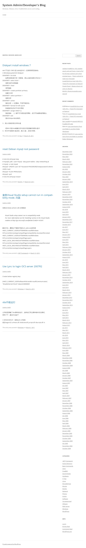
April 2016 (65, 245)
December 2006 (67, 403)
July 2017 (65, 227)
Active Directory (67, 464)
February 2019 (66, 192)
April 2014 (65, 287)
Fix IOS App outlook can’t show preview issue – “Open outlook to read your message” (72, 76)
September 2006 (67, 411)
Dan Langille (66, 121)
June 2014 (65, 285)
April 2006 (65, 423)
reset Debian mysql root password (21, 149)
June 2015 (65, 262)
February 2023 (66, 162)
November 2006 (67, 406)
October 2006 (66, 408)
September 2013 (67, 305)
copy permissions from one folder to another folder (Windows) (72, 128)
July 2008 (65, 370)
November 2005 (67, 436)
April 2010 (65, 343)
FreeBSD (65, 471)
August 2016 (66, 237)
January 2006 (66, 431)
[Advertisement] (43, 35)
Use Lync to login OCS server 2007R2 (22, 266)
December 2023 (67, 152)
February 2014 (66, 292)
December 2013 (67, 297)
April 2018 (65, 214)
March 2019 (66, 189)
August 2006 (66, 413)
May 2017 (65, 232)
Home (4, 15)
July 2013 (65, 310)
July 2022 (65, 169)
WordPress (65, 511)
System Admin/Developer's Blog (24, 5)
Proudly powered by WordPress (12, 544)
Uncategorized (66, 501)
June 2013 (65, 313)
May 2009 (65, 353)
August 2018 (66, 207)
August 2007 (66, 383)
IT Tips (20, 136)
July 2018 (65, 209)
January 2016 (66, 250)
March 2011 (66, 333)
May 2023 (65, 157)
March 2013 (66, 320)
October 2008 (66, 363)
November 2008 (67, 360)
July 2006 (65, 416)
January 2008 (66, 375)
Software (65, 499)
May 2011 (65, 330)
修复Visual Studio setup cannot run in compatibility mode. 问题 (28, 196)
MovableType (66, 484)
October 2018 (66, 202)
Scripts (64, 496)
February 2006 (66, 428)
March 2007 (66, 396)
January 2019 (66, 194)
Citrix (64, 469)
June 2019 (65, 184)
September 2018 (67, 204)
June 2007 (65, 388)
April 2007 (65, 393)
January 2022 (66, 172)
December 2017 (67, 219)
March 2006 (66, 426)
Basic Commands (67, 466)
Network (65, 491)
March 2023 (66, 159)
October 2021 (66, 174)
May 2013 (65, 315)
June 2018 (65, 212)
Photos (64, 494)
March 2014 (66, 290)
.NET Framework (23, 253)
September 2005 (67, 441)
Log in (64, 524)
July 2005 (65, 443)
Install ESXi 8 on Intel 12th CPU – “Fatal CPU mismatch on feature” (72, 108)
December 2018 (67, 197)
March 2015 (66, 270)
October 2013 (66, 303)
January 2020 (66, 179)
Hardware (65, 476)
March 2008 (66, 373)
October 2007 (66, 378)
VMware (65, 504)
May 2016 (65, 242)
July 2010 (65, 335)
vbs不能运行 (9, 302)
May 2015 (65, 265)
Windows (21, 289)
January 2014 (66, 295)
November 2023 (67, 154)
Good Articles (66, 474)
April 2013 (65, 318)
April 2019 (65, 187)
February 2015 (66, 272)
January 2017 (66, 235)
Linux (64, 481)
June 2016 (65, 240)
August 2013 (66, 308)
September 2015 (67, 255)
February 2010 (66, 348)
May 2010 (65, 340)
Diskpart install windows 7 (17, 65)
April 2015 (65, 267)
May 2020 (65, 177)
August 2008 (66, 368)
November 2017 (67, 222)
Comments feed (67, 529)
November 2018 (67, 199)
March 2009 (66, 355)
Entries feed (66, 526)
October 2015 (66, 252)
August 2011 (66, 325)
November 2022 (67, 164)
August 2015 (66, 257)
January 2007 (66, 401)
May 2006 (65, 421)
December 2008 (67, 358)
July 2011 (65, 328)
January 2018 (66, 217)
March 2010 (66, 345)
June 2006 (65, 418)
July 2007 (65, 386)
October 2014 (66, 280)
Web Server (66, 506)
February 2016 (66, 247)
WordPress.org (67, 531)
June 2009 (65, 350)
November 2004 (67, 446)
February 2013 (66, 323)
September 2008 (67, 365)
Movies (64, 486)
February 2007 (66, 398)
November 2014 (67, 277)
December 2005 (67, 433)
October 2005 (66, 438)
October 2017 (66, 225)
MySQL (20, 182)
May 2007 (65, 391)
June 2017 (65, 230)
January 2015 (66, 275)
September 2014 (67, 282)
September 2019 (67, 182)
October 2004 (66, 448)
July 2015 (65, 260)
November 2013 (67, 300)
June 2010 (65, 338)
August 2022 (66, 167)
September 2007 (67, 381)
